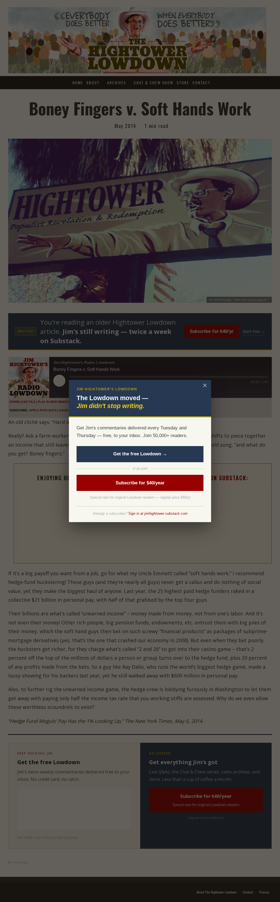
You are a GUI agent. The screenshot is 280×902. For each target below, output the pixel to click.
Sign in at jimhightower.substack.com (158, 513)
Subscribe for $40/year (140, 482)
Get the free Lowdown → (140, 453)
